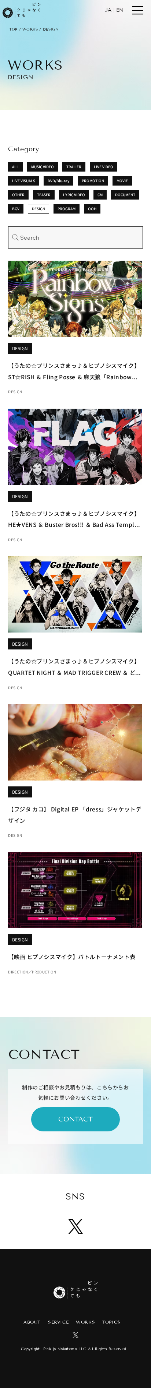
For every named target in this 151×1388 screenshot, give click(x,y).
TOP (13, 29)
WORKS (30, 29)
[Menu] (138, 10)
